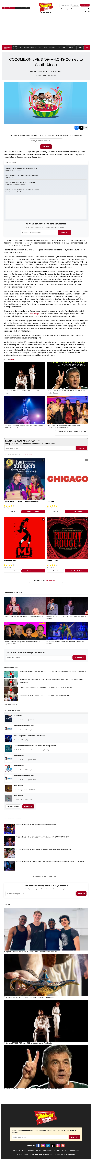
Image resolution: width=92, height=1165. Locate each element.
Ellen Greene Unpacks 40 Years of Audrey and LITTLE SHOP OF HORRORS (46, 687)
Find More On (44, 581)
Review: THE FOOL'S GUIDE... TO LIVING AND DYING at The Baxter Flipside (20, 184)
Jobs (45, 47)
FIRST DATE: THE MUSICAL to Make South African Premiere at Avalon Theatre (22, 191)
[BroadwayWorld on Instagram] (43, 1145)
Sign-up (75, 5)
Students (52, 47)
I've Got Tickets (33, 512)
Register (70, 47)
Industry (33, 47)
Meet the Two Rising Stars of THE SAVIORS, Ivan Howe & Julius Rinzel (44, 695)
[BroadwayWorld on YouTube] (63, 1145)
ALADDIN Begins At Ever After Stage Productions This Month (29, 997)
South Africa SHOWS (12, 710)
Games (64, 47)
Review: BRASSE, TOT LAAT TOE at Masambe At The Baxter (22, 176)
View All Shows (13, 806)
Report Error (74, 1151)
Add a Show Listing (22, 8)
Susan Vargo (33, 313)
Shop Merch (9, 8)
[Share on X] (81, 128)
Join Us (38, 1150)
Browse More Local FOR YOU (71, 431)
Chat (40, 47)
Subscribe (79, 657)
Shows (26, 47)
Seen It (12, 512)
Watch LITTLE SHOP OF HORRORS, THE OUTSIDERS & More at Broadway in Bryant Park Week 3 (53, 671)
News (20, 47)
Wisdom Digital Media (40, 1154)
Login (80, 47)
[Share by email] (86, 128)
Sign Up (46, 146)
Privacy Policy (69, 1154)
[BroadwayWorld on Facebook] (38, 1145)
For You (13, 359)
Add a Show (28, 806)
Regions (57, 1150)
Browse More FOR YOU (44, 876)
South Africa (15, 47)
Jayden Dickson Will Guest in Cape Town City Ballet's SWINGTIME (30, 952)
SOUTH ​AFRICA (46, 13)
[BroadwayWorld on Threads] (58, 1145)
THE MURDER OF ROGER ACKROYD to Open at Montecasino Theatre (21, 169)
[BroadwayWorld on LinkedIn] (48, 1145)
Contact (31, 1150)
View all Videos (9, 704)
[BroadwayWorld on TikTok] (53, 1145)
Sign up (81, 893)
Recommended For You (12, 818)
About (24, 1150)
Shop (58, 47)
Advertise (16, 1150)
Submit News (47, 1150)
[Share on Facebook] (76, 128)
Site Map (65, 1150)
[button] (87, 47)
